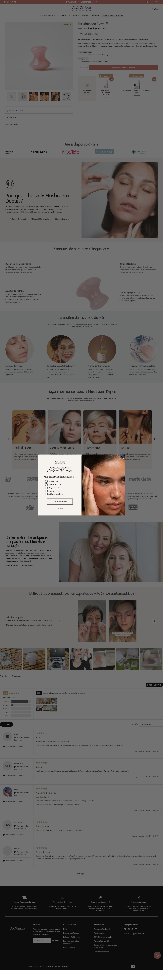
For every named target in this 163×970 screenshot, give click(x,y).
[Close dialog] (122, 457)
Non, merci (60, 508)
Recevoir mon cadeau (60, 501)
